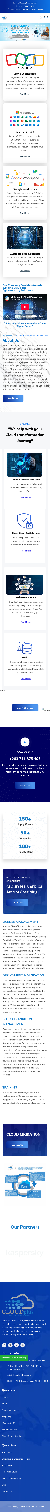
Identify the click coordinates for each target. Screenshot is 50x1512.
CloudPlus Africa (36, 1506)
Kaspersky (6, 1416)
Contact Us (7, 1491)
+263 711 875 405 (26, 6)
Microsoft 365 (8, 1423)
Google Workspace (10, 1410)
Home (5, 1397)
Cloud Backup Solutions (12, 1436)
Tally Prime (7, 1465)
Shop (4, 1484)
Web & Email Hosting (11, 1478)
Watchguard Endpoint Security (16, 1458)
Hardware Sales (9, 1471)
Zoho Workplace (25, 73)
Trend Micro (7, 1452)
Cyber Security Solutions (26, 532)
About (4, 1403)
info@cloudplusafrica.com (26, 3)
